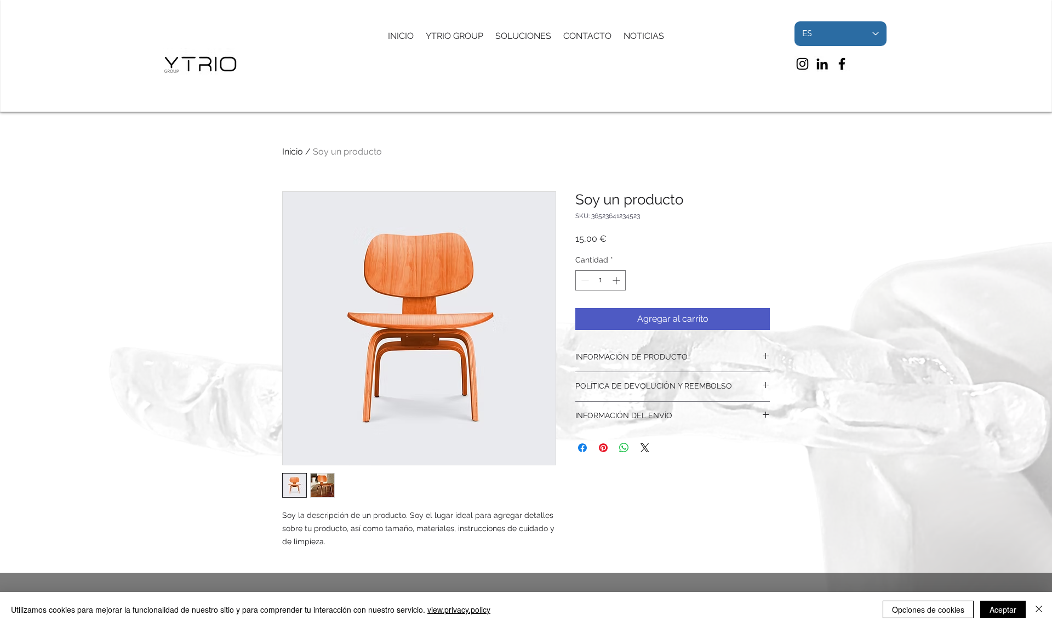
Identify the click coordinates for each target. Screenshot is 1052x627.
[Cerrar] (1038, 609)
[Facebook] (842, 64)
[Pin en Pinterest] (603, 447)
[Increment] (617, 280)
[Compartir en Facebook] (582, 447)
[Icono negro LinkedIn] (822, 64)
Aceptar (1003, 609)
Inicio (292, 151)
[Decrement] (584, 280)
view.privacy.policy (458, 609)
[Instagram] (802, 64)
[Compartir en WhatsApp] (624, 447)
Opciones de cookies (928, 609)
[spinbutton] (600, 280)
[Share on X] (644, 447)
